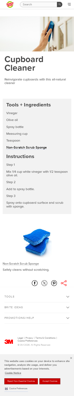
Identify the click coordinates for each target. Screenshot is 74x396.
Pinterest (54, 283)
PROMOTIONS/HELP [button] (19, 318)
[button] (16, 389)
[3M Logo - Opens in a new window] (10, 4)
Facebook (35, 283)
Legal (20, 338)
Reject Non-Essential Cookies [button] (21, 381)
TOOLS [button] (9, 296)
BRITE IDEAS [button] (13, 307)
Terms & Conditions (45, 338)
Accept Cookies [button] (49, 381)
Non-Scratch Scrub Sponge (26, 147)
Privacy (29, 338)
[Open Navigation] (69, 4)
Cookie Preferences (28, 341)
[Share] (64, 283)
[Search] (59, 4)
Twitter (44, 283)
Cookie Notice (13, 373)
